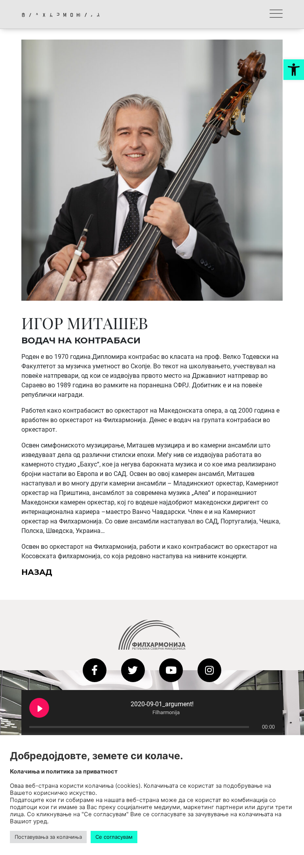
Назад (36, 572)
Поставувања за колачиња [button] (48, 837)
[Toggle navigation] (276, 14)
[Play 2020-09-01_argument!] (39, 708)
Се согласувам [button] (114, 837)
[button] (293, 69)
